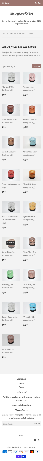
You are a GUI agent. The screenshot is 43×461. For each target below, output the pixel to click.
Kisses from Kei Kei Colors (17, 33)
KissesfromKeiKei (21, 14)
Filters (36, 66)
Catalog (21, 387)
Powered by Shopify (29, 447)
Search (21, 435)
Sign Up (37, 424)
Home (3, 33)
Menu (7, 3)
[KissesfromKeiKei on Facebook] (35, 440)
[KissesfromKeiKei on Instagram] (39, 440)
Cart (39, 3)
